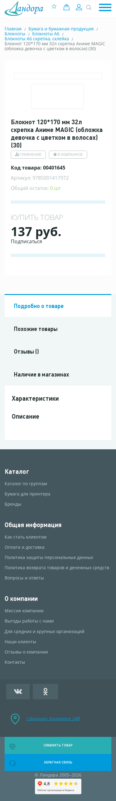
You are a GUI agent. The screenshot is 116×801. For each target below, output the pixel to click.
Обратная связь (58, 762)
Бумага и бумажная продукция (61, 29)
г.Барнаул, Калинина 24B (52, 718)
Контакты (15, 662)
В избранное (70, 154)
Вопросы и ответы (24, 577)
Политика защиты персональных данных (49, 557)
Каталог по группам (26, 483)
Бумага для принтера (27, 493)
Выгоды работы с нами (29, 620)
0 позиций (68, 7)
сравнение (30, 154)
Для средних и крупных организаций (44, 631)
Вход (80, 7)
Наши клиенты (20, 641)
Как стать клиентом (25, 537)
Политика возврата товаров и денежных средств (57, 567)
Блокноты (15, 34)
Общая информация (33, 524)
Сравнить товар (58, 745)
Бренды (13, 504)
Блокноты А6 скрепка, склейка (37, 39)
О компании (21, 598)
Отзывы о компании (26, 651)
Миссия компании (24, 610)
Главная (13, 29)
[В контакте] (18, 691)
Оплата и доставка (25, 547)
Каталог (17, 471)
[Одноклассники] (45, 691)
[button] (105, 8)
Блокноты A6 (45, 34)
